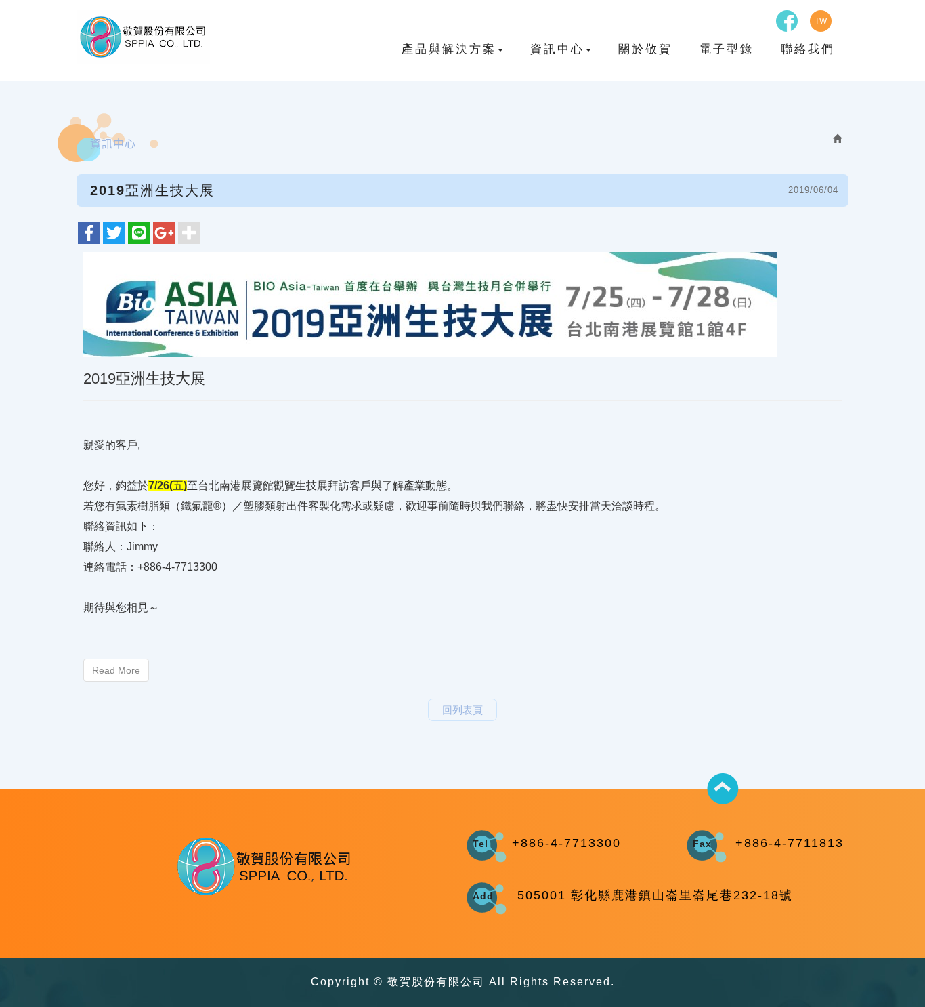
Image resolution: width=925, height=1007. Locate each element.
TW (821, 21)
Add (483, 895)
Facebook (787, 21)
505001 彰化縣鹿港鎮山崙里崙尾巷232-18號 (655, 895)
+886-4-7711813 (789, 843)
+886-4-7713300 (566, 843)
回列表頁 (462, 710)
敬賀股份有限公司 (143, 37)
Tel (480, 843)
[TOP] (723, 789)
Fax (702, 843)
